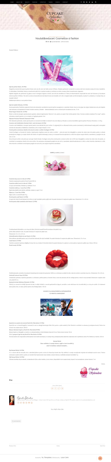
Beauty (27, 2)
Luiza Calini (65, 457)
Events (58, 2)
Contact (65, 2)
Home (12, 2)
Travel (51, 2)
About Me (19, 2)
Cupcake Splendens (25, 398)
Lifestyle (43, 2)
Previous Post (12, 446)
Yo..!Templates (47, 457)
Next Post (102, 446)
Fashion (34, 2)
